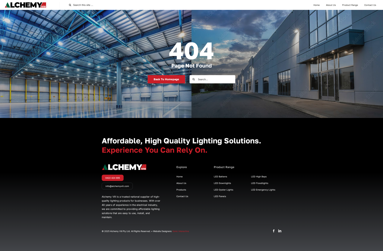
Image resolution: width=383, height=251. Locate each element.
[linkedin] (279, 230)
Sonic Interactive (180, 231)
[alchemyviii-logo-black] (25, 3)
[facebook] (273, 230)
